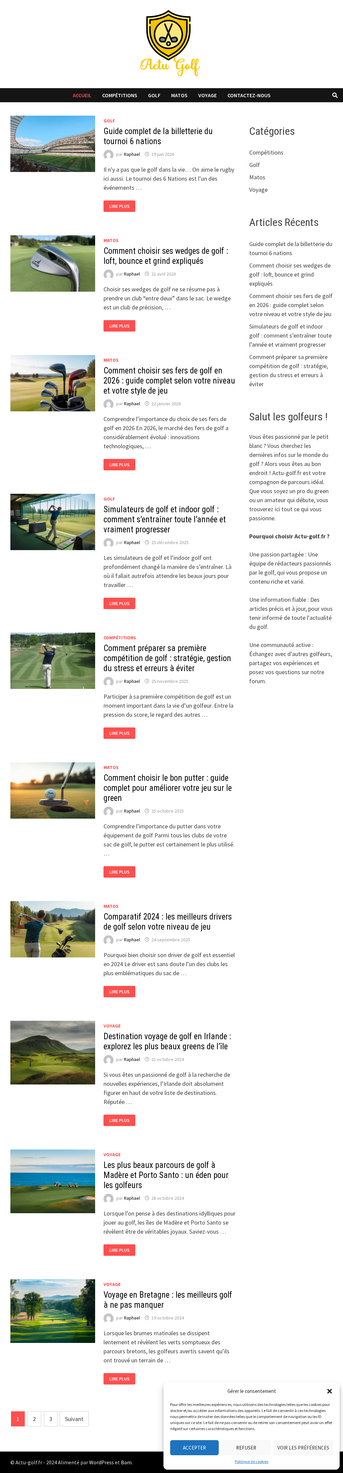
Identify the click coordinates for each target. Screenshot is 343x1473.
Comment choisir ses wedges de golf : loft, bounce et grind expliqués (166, 256)
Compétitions (119, 95)
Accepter (194, 1448)
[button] (329, 1391)
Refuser (246, 1448)
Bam (126, 1462)
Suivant (74, 1419)
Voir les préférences (303, 1448)
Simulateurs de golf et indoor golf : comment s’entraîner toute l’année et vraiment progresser (165, 519)
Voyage (207, 95)
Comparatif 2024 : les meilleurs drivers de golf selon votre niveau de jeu (168, 922)
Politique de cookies (251, 1461)
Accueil (82, 95)
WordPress (101, 1462)
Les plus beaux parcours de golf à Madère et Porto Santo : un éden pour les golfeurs (166, 1175)
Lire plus (122, 206)
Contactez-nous (249, 95)
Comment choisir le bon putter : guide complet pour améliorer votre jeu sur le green (168, 788)
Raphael (132, 154)
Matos (179, 95)
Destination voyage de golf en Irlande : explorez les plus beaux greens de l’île (167, 1041)
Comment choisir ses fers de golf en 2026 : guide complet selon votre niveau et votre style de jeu (169, 381)
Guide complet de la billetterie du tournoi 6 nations (158, 136)
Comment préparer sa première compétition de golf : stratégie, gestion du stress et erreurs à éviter (167, 658)
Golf (154, 95)
